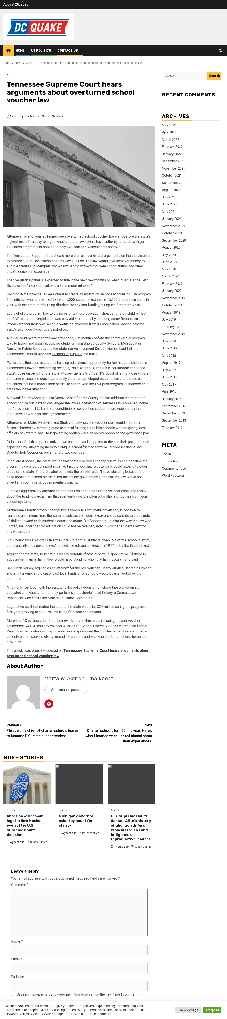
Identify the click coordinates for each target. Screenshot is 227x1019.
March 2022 (170, 140)
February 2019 (172, 327)
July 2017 (169, 370)
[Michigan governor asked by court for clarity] (79, 784)
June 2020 (169, 262)
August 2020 (171, 248)
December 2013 (173, 413)
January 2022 (172, 154)
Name (17, 941)
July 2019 (169, 320)
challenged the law (61, 403)
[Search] (220, 51)
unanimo (58, 354)
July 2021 (169, 197)
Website (17, 977)
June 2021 (169, 204)
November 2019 (173, 298)
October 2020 (172, 233)
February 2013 (172, 428)
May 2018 (169, 356)
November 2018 (173, 334)
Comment (19, 885)
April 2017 (169, 392)
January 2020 (172, 291)
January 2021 (172, 219)
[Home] (8, 51)
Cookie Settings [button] (188, 1010)
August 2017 (171, 363)
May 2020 (169, 269)
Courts (11, 75)
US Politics (41, 51)
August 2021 (171, 190)
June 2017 (169, 377)
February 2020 (172, 284)
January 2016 (172, 399)
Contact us (67, 51)
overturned (36, 338)
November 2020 (173, 226)
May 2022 (169, 125)
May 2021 (169, 212)
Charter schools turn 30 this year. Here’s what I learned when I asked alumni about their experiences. (119, 733)
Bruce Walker (90, 833)
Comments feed (174, 468)
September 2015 (174, 406)
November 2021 (173, 168)
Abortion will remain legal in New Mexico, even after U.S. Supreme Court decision (25, 825)
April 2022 (169, 132)
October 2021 (172, 176)
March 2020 (170, 276)
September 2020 (174, 240)
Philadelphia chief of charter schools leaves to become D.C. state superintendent (43, 730)
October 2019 (172, 305)
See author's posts (65, 690)
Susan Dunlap (38, 842)
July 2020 (169, 255)
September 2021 (174, 183)
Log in (166, 454)
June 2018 (169, 348)
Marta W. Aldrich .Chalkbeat (47, 116)
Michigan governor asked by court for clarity (76, 821)
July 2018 (169, 341)
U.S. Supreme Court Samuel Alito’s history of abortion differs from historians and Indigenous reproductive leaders (131, 827)
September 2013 (174, 420)
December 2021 (173, 161)
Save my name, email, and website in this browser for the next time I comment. (77, 994)
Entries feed (171, 461)
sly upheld (74, 354)
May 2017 (169, 385)
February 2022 (172, 147)
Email (16, 959)
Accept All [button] (212, 1010)
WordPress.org (173, 476)
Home (20, 51)
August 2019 (171, 312)
